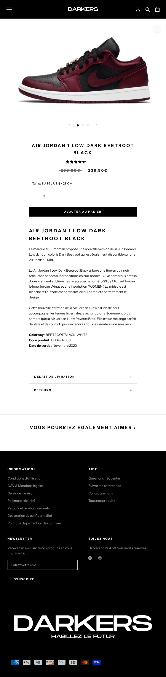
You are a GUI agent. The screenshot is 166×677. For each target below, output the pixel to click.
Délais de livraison (21, 493)
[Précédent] (69, 125)
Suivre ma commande (104, 486)
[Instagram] (90, 557)
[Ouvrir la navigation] (9, 9)
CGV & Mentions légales (25, 486)
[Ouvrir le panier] (157, 9)
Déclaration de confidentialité (30, 515)
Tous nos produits (101, 501)
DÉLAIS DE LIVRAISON (54, 376)
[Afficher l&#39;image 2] (83, 125)
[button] (76, 162)
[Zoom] (157, 28)
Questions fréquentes (104, 478)
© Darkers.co (24, 606)
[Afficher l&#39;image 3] (88, 125)
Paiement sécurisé (21, 501)
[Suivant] (96, 125)
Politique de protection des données (34, 523)
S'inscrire (24, 579)
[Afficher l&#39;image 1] (78, 125)
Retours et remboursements (29, 508)
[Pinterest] (100, 557)
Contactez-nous (100, 493)
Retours (42, 390)
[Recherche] (147, 9)
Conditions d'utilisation (25, 478)
